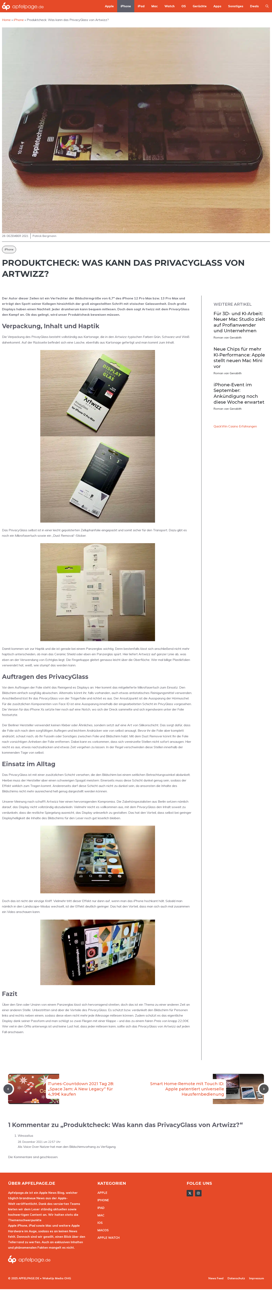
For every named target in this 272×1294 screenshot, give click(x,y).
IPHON (102, 1200)
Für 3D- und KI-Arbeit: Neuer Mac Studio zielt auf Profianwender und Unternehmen (239, 322)
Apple (109, 6)
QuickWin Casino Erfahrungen (235, 426)
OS (183, 6)
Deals (254, 6)
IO (99, 1223)
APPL (101, 1193)
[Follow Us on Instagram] (198, 1193)
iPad (141, 6)
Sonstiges (235, 6)
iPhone (126, 6)
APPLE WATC (107, 1238)
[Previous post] (8, 1089)
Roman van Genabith (228, 337)
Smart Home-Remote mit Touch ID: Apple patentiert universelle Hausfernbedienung (187, 1089)
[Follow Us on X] (190, 1193)
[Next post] (264, 1089)
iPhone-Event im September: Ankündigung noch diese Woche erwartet (239, 393)
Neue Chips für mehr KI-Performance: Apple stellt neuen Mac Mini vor (239, 357)
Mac (154, 6)
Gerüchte (200, 6)
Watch (169, 6)
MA (99, 1215)
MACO (102, 1230)
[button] (267, 6)
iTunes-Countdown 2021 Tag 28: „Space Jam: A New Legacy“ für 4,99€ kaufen (81, 1089)
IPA (99, 1208)
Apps (217, 6)
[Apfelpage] (23, 6)
